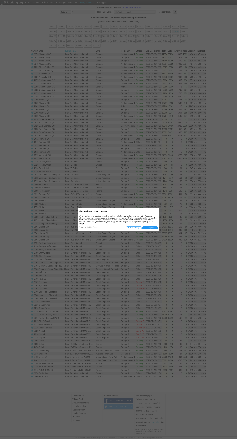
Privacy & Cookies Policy (88, 227)
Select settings (133, 228)
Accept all (150, 228)
